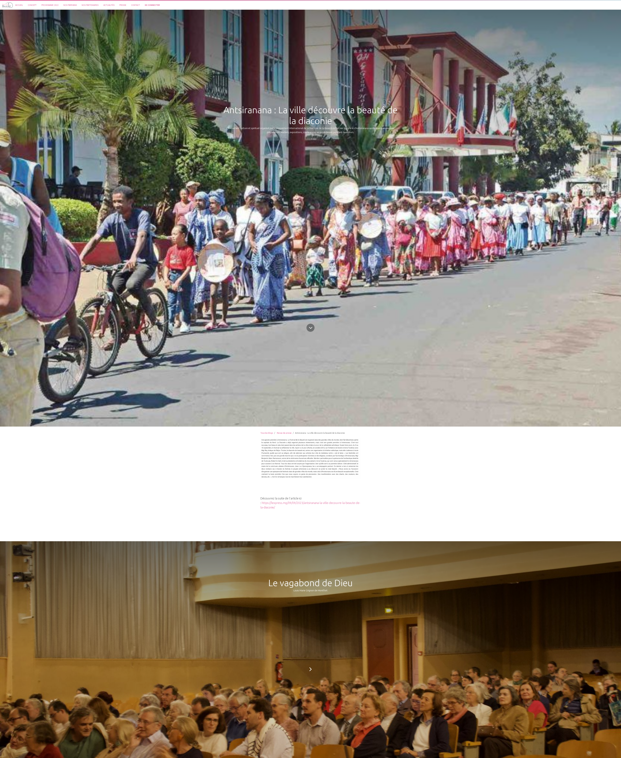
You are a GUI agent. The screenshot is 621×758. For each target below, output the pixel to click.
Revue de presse (284, 433)
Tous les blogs (266, 433)
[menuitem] (19, 5)
